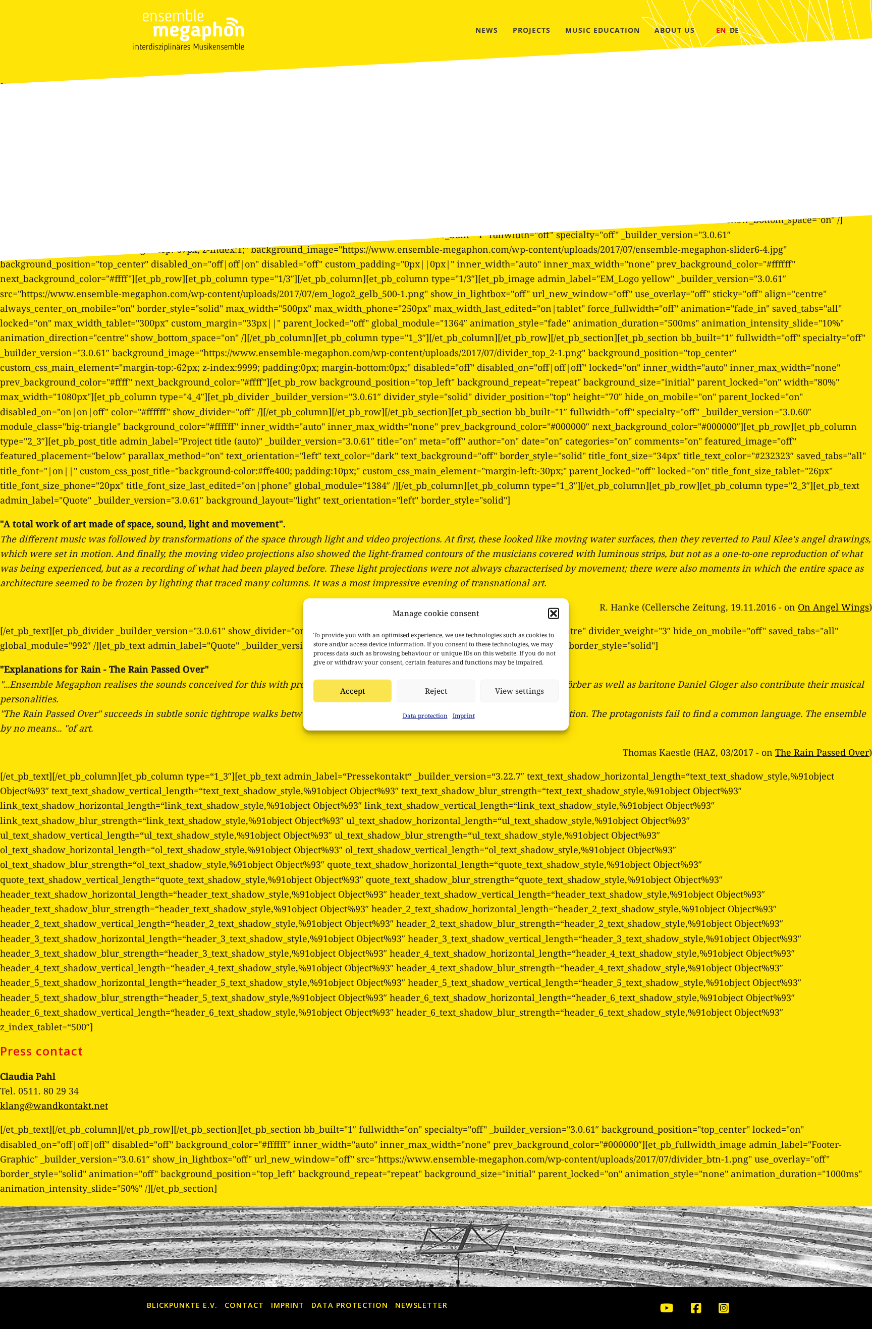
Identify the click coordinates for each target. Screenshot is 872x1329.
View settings (519, 691)
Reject (436, 691)
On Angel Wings (833, 607)
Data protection (425, 715)
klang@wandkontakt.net (54, 1105)
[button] (554, 613)
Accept (352, 691)
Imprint (464, 715)
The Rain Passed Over (822, 752)
